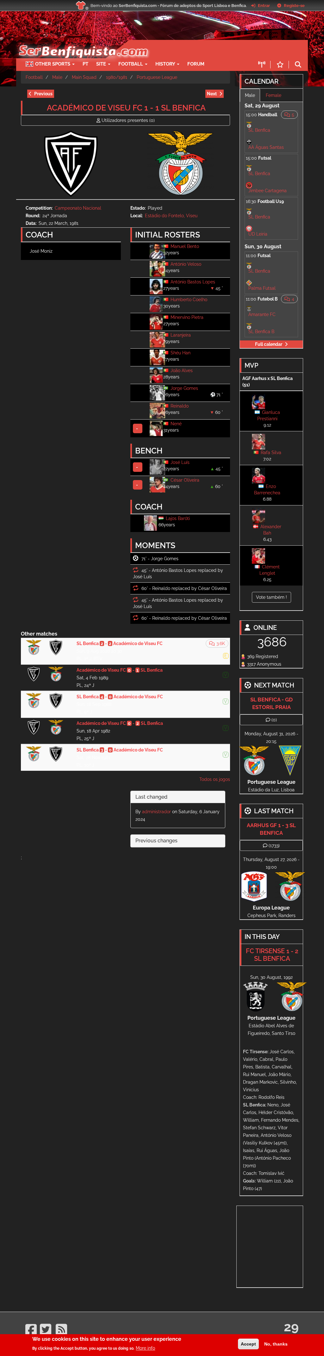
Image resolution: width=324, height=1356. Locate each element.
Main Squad (84, 77)
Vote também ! (271, 597)
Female (273, 95)
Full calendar (268, 344)
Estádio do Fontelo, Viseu (171, 215)
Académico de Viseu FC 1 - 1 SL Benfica (126, 107)
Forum (195, 64)
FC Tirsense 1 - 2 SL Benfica (272, 954)
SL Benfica (259, 130)
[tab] (178, 797)
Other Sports (53, 64)
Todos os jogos (214, 779)
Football (131, 64)
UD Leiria (257, 234)
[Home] (79, 43)
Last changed (151, 797)
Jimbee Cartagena (267, 190)
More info (145, 1348)
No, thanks (276, 1343)
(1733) (274, 845)
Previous (43, 93)
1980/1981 (116, 77)
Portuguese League (157, 77)
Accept (248, 1343)
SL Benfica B (261, 331)
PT (85, 64)
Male (57, 77)
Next (212, 93)
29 (291, 1326)
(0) (128, 120)
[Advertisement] (280, 1245)
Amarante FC (262, 314)
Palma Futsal (262, 288)
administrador (156, 811)
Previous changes (156, 841)
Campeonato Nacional (78, 208)
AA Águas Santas (266, 147)
